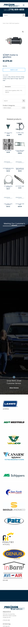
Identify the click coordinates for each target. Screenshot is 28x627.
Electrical (13, 76)
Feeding (22, 76)
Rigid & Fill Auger (14, 78)
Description (8, 86)
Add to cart (14, 70)
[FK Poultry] (8, 542)
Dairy (7, 23)
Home (4, 23)
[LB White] (11, 407)
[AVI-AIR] (13, 578)
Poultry (8, 78)
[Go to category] (24, 108)
